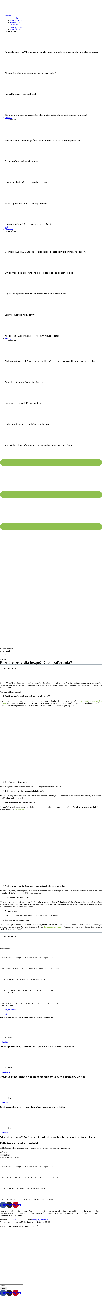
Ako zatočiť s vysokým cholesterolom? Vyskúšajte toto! (32, 335)
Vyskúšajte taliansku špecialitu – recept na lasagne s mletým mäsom (38, 445)
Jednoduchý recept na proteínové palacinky (27, 424)
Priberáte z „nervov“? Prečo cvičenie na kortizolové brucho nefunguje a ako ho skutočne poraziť (51, 52)
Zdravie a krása (16, 20)
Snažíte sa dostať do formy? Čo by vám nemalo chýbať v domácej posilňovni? (43, 140)
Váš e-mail (4, 1152)
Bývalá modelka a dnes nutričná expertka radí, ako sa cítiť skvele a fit (39, 272)
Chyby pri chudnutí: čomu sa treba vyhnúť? (26, 182)
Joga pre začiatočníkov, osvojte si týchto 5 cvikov (29, 224)
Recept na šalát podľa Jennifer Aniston (24, 382)
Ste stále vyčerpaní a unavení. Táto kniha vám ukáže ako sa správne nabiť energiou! (46, 115)
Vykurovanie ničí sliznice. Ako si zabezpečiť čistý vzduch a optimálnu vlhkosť (30, 969)
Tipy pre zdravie (6, 649)
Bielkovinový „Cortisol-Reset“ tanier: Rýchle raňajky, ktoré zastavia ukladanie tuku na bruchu (50, 361)
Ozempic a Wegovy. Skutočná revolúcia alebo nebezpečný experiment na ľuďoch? (45, 251)
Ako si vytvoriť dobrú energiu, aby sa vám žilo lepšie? (30, 73)
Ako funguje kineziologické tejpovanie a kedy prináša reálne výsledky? (27, 1199)
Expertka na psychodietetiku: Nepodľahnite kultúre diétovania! (35, 293)
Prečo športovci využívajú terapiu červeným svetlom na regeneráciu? (27, 958)
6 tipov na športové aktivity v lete (21, 161)
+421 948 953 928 (14, 1220)
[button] (3, 1014)
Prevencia (14, 18)
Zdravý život (15, 22)
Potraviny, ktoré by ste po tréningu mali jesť (26, 203)
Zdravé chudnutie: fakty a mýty (20, 314)
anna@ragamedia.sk (40, 1220)
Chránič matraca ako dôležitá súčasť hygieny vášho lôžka (23, 979)
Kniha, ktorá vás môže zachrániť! (21, 94)
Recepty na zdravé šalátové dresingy (23, 403)
